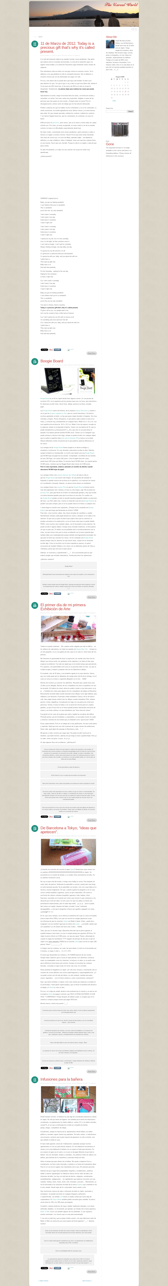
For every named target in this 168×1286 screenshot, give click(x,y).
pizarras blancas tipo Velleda (67, 475)
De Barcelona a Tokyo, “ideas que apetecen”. (68, 830)
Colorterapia (63, 613)
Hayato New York (82, 649)
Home (35, 37)
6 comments (76, 55)
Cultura (70, 613)
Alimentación (61, 836)
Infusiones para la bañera (61, 1079)
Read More (91, 353)
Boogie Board (51, 361)
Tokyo (85, 613)
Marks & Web (44, 1211)
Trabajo (83, 365)
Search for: (109, 108)
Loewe (77, 924)
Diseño (59, 365)
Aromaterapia (61, 1083)
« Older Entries (43, 1281)
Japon (59, 55)
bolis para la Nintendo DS (69, 438)
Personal (64, 55)
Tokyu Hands (57, 1199)
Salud (70, 55)
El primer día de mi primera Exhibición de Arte (62, 607)
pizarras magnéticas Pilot (58, 413)
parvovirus (55, 122)
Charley (79, 1184)
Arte (57, 613)
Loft (61, 1197)
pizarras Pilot (61, 487)
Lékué (72, 869)
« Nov (114, 101)
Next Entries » (87, 1281)
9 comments (92, 613)
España (68, 836)
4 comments (90, 365)
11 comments (92, 836)
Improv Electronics (82, 410)
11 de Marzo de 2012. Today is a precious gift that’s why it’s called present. (67, 47)
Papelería (71, 365)
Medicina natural (76, 836)
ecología (64, 365)
